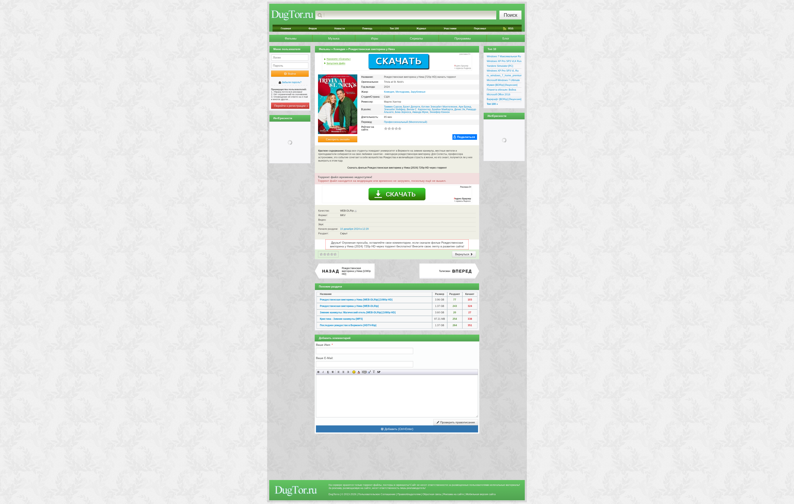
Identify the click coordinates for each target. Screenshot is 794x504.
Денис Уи (459, 109)
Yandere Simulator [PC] (500, 66)
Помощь (367, 28)
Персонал (480, 28)
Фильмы (291, 38)
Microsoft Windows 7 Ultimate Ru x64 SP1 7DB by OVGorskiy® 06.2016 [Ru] (503, 81)
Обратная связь (431, 494)
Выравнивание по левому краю (338, 372)
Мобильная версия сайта (481, 494)
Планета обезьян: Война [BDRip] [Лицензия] (501, 90)
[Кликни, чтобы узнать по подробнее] (355, 210)
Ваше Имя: (324, 344)
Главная (286, 28)
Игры (374, 38)
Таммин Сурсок (393, 106)
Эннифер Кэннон (439, 112)
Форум (313, 28)
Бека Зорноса (403, 112)
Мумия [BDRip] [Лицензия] (502, 85)
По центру (343, 372)
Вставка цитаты (369, 372)
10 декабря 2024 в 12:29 (354, 228)
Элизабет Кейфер (394, 109)
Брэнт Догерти (411, 106)
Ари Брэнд (465, 106)
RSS (510, 28)
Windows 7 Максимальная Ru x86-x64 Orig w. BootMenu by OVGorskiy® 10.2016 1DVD (504, 57)
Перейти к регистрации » (291, 105)
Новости (339, 28)
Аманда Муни (420, 112)
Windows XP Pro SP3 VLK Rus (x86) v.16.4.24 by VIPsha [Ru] (504, 62)
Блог (505, 38)
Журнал (421, 28)
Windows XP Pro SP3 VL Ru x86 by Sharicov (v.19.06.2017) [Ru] (504, 71)
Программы (462, 38)
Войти (291, 73)
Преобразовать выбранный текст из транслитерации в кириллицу (374, 372)
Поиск (510, 15)
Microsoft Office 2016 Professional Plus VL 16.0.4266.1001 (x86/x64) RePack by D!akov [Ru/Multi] (503, 95)
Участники (450, 28)
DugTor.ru (334, 494)
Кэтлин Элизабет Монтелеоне (439, 106)
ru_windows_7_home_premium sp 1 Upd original (504, 76)
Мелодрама (402, 91)
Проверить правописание (457, 422)
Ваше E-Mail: (324, 358)
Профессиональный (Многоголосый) (405, 122)
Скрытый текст (364, 372)
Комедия (389, 91)
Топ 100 (394, 28)
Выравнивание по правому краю (348, 372)
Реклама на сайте (453, 494)
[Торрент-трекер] (292, 15)
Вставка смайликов (354, 372)
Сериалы (416, 38)
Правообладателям (409, 494)
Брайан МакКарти (442, 109)
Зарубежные (418, 91)
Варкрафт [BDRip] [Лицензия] (504, 99)
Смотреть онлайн (338, 139)
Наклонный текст (323, 372)
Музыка (333, 38)
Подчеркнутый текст (328, 372)
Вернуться (462, 254)
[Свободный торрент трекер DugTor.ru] (295, 490)
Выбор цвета (358, 372)
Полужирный (318, 372)
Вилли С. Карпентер (419, 109)
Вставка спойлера (378, 372)
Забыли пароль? (291, 82)
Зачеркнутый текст (332, 372)
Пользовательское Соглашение (377, 494)
